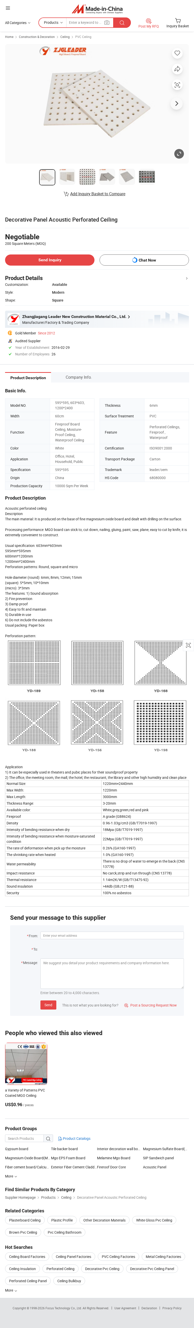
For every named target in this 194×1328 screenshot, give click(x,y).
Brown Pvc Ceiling (23, 1232)
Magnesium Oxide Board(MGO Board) (28, 1157)
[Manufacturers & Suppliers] (97, 9)
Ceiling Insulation (22, 1268)
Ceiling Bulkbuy (69, 1280)
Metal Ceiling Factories (163, 1256)
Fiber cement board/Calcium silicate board (28, 1167)
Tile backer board (64, 1148)
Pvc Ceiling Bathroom (64, 1232)
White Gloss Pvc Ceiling (154, 1220)
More (9, 1290)
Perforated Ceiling (60, 1268)
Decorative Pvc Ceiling (102, 1268)
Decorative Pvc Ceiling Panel (152, 1268)
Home (9, 37)
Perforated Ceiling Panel (28, 1280)
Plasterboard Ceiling (25, 1220)
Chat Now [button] (147, 260)
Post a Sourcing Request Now (150, 1005)
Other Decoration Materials (104, 1220)
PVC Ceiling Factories (118, 1256)
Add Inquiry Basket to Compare (97, 194)
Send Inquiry (49, 260)
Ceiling (65, 37)
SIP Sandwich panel (158, 1157)
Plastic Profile (62, 1220)
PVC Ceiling (83, 37)
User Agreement (125, 1308)
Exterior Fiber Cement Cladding (74, 1167)
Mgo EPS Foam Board (68, 1157)
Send (48, 1004)
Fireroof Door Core (111, 1167)
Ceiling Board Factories (27, 1256)
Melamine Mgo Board (113, 1157)
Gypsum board (16, 1148)
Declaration (149, 1308)
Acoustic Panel (154, 1167)
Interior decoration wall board (120, 1148)
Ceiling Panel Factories (73, 1256)
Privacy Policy (172, 1308)
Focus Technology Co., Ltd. (64, 1308)
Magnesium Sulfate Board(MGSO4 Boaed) (166, 1148)
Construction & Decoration (37, 37)
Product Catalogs (76, 1138)
